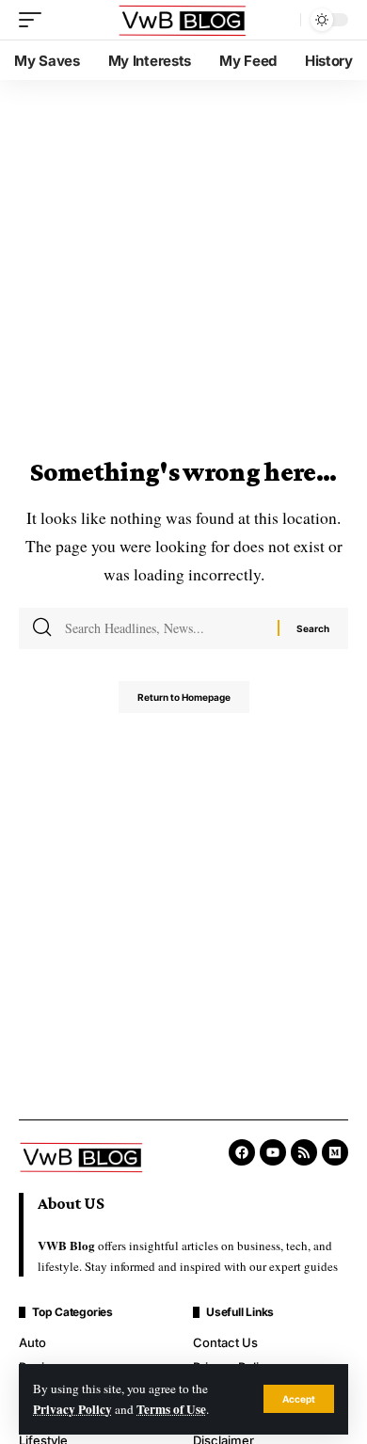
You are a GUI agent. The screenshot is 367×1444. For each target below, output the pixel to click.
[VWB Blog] (183, 20)
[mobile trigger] (35, 19)
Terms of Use (171, 1409)
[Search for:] (164, 628)
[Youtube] (273, 1152)
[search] (281, 19)
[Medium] (335, 1152)
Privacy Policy (72, 1409)
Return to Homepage (184, 697)
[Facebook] (242, 1152)
